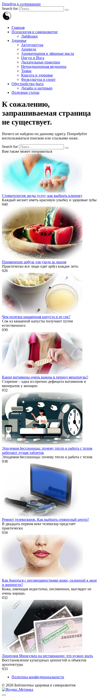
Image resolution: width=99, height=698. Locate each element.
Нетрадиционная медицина (43, 66)
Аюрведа (28, 49)
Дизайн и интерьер (36, 88)
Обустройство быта (27, 84)
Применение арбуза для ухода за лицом (34, 262)
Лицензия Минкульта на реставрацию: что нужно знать (47, 656)
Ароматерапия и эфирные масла (47, 53)
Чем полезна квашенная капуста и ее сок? (36, 317)
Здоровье (19, 40)
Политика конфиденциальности (38, 677)
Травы (26, 71)
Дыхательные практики (40, 62)
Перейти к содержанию (21, 4)
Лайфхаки (29, 36)
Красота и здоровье (37, 75)
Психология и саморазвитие (35, 32)
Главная (18, 27)
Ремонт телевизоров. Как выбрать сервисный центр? (45, 519)
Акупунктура (32, 45)
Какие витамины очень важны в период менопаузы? (45, 377)
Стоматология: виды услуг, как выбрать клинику (42, 196)
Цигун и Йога (32, 58)
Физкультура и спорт (38, 79)
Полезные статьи (25, 92)
